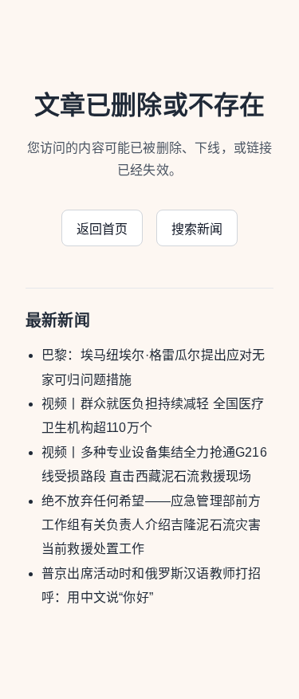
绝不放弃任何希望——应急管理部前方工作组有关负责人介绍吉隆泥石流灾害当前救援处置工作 (151, 525)
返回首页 (102, 229)
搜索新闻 (197, 229)
